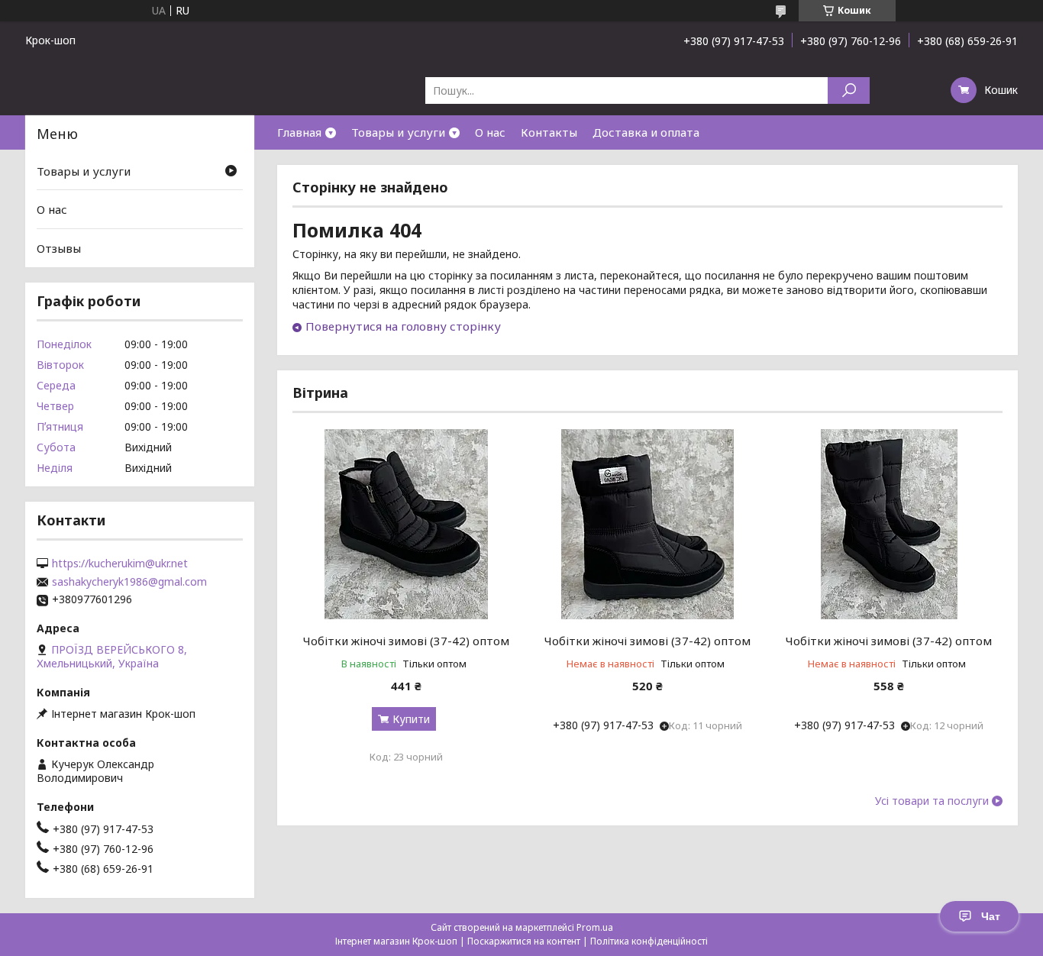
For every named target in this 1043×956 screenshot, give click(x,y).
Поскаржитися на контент (523, 941)
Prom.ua (594, 927)
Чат (990, 916)
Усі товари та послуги (932, 801)
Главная (299, 132)
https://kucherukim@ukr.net (120, 563)
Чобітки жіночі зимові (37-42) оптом (406, 641)
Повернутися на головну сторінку (403, 326)
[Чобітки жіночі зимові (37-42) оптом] (405, 523)
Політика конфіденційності (649, 941)
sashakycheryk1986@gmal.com (129, 582)
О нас (490, 132)
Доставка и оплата (646, 132)
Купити (411, 719)
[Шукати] (849, 90)
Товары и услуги (398, 132)
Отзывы (59, 248)
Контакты (549, 132)
